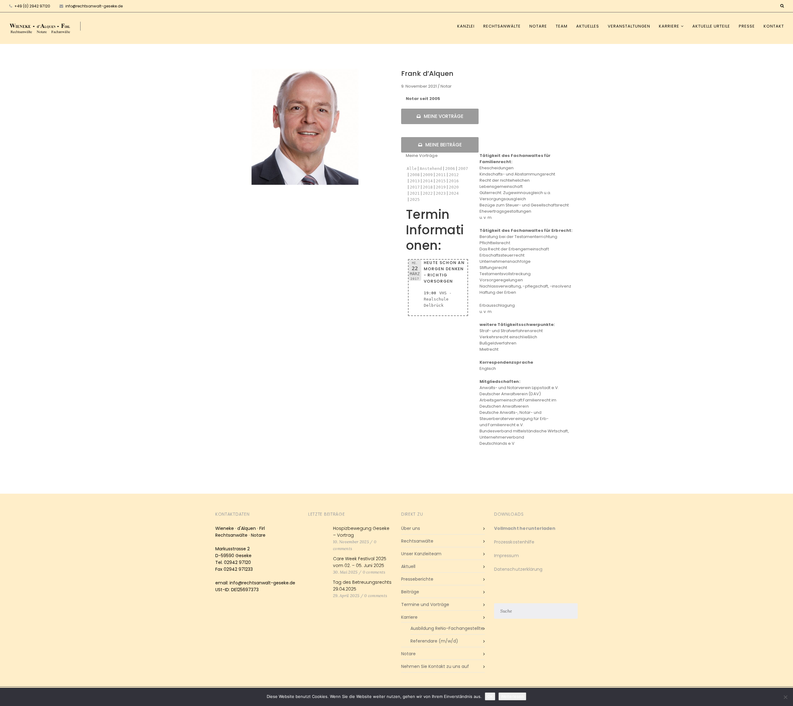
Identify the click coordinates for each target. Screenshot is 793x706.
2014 (428, 181)
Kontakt (774, 26)
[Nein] (785, 697)
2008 (415, 174)
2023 (441, 193)
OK (490, 696)
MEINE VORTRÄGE (443, 116)
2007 (463, 168)
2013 (415, 181)
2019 (441, 187)
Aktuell (408, 566)
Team (561, 26)
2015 (441, 181)
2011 (441, 174)
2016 (454, 181)
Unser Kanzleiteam (421, 554)
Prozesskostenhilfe (514, 542)
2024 (454, 193)
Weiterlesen (512, 696)
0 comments (374, 572)
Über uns (410, 528)
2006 (450, 168)
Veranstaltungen (629, 26)
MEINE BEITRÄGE (443, 144)
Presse (747, 26)
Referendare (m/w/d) (434, 641)
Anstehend (431, 168)
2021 (415, 193)
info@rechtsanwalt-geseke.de (93, 6)
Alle (412, 168)
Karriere (669, 26)
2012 (454, 174)
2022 (428, 193)
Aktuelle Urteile (711, 26)
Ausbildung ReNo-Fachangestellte (447, 628)
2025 (415, 199)
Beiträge (410, 592)
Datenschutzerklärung (518, 569)
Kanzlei (466, 26)
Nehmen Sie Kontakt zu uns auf (435, 666)
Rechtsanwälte (502, 26)
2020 (454, 187)
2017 (415, 187)
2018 (428, 187)
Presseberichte (417, 579)
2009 (428, 174)
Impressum (506, 555)
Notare (538, 26)
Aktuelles (587, 26)
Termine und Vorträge (425, 604)
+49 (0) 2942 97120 (32, 6)
